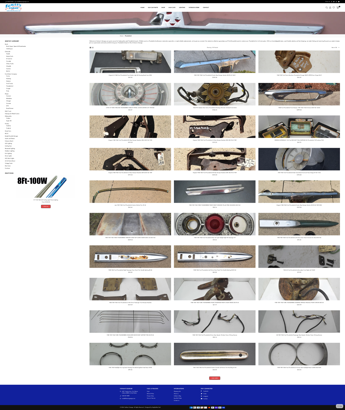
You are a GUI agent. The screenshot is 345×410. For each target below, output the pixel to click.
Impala (8, 54)
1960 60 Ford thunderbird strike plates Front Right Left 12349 (299, 270)
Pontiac (7, 124)
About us (176, 393)
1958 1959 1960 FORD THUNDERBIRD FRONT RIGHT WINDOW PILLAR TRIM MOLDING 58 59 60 (214, 205)
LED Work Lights (9, 158)
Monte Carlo (9, 56)
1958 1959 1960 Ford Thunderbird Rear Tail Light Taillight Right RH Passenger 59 (214, 237)
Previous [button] (5, 190)
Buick (6, 44)
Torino (8, 76)
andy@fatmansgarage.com (22, 1)
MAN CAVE (172, 7)
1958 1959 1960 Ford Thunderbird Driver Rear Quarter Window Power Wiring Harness (214, 335)
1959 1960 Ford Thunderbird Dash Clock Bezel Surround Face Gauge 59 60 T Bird (299, 172)
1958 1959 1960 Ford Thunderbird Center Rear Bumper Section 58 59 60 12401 (214, 75)
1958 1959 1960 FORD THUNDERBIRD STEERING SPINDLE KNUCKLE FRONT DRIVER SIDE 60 (299, 302)
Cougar (8, 88)
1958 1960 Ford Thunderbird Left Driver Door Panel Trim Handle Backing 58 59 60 (214, 270)
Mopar (7, 94)
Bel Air (8, 71)
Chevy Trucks (9, 64)
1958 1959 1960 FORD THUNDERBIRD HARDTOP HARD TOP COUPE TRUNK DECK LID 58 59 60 (130, 237)
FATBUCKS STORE (194, 7)
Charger (8, 101)
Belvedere (9, 98)
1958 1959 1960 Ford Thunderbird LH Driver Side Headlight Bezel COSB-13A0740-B (299, 367)
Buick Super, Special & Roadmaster (16, 46)
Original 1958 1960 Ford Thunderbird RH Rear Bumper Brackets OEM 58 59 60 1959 (130, 140)
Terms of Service (151, 398)
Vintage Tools (8, 163)
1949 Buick (9, 49)
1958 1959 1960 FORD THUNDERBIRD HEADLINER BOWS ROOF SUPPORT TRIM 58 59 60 (130, 335)
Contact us (176, 400)
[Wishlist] (334, 7)
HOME (142, 7)
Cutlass (8, 118)
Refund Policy (150, 393)
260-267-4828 (125, 396)
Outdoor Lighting (9, 151)
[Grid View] (90, 47)
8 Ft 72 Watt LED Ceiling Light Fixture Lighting (46, 200)
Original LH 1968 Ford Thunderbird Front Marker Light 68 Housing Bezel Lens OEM (130, 75)
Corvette (8, 61)
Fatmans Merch (9, 141)
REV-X (6, 133)
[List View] (93, 47)
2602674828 (10, 1)
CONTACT (206, 7)
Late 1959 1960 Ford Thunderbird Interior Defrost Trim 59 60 (130, 205)
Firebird (8, 128)
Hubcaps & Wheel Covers (12, 114)
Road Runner (9, 108)
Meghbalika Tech (156, 407)
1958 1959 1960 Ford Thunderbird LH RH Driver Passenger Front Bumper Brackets (130, 302)
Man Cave (7, 166)
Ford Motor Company (11, 74)
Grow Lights (8, 156)
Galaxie (8, 81)
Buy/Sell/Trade (178, 398)
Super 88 (8, 121)
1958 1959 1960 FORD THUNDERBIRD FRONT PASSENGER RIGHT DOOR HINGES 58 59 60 (215, 302)
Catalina (8, 126)
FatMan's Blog (177, 396)
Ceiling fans (8, 146)
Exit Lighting (8, 153)
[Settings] (330, 7)
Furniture (7, 168)
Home (121, 36)
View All (45, 206)
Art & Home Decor (10, 161)
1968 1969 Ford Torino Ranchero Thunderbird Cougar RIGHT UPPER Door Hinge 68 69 (299, 75)
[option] (46, 190)
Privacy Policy (150, 396)
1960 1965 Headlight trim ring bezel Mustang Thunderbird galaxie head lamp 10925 (130, 367)
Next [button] (86, 190)
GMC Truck (8, 111)
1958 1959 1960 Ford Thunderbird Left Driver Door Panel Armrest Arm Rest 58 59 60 (299, 237)
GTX (7, 106)
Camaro (8, 69)
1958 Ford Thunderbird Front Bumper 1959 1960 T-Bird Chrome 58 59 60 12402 (299, 108)
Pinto (7, 91)
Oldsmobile (8, 116)
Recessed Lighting (10, 148)
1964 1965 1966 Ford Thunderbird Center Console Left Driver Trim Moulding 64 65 (214, 367)
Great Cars (8, 131)
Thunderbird (9, 86)
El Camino (9, 59)
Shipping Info (177, 391)
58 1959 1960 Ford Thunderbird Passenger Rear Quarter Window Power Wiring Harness (299, 335)
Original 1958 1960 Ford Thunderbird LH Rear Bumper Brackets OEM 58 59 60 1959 (215, 140)
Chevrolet (7, 51)
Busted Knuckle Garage (11, 136)
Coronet (8, 103)
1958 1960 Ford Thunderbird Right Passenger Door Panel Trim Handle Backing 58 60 (130, 270)
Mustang (8, 78)
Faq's (148, 391)
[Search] (326, 7)
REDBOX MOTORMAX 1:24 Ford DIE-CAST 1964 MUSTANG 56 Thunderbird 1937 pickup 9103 (299, 140)
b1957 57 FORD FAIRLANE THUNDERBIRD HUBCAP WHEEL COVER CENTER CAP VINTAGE (130, 108)
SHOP (163, 7)
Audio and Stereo (10, 138)
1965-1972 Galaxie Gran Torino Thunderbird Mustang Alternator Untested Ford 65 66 (214, 108)
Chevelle (8, 66)
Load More (215, 378)
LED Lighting (8, 143)
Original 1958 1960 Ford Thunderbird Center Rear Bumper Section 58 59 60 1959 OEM (299, 205)
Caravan (8, 96)
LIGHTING (182, 7)
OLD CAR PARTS (153, 7)
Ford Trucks (9, 83)
